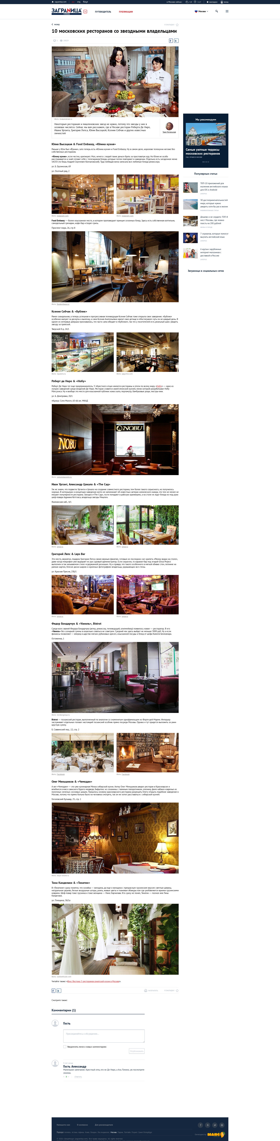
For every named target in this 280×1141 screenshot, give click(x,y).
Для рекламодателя (104, 1124)
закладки (213, 2)
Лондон (93, 1132)
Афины (81, 1132)
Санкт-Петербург (145, 1132)
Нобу (159, 386)
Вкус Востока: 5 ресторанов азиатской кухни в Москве (93, 981)
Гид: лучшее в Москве (194, 157)
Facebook (61, 774)
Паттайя (127, 1132)
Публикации (126, 11)
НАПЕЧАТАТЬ (153, 990)
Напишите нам (63, 1124)
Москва (114, 1132)
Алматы (67, 1132)
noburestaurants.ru (64, 477)
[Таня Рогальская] (169, 126)
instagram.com (63, 216)
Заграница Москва (67, 11)
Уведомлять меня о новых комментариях (86, 1046)
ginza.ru (60, 546)
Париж (120, 1132)
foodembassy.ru (63, 304)
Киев (87, 1132)
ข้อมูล (85, 2)
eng (78, 2)
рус (73, 2)
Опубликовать (137, 1051)
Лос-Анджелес (104, 1132)
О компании (82, 1124)
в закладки (169, 25)
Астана (74, 1132)
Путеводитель (103, 11)
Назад (57, 24)
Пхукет (134, 1132)
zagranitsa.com (60, 2)
